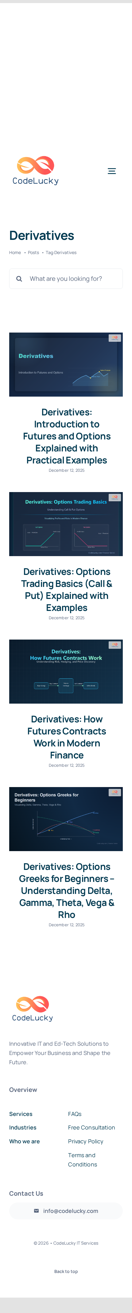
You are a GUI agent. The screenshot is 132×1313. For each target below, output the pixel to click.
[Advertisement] (66, 69)
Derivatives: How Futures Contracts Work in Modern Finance (66, 737)
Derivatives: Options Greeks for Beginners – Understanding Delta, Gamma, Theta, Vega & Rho (67, 890)
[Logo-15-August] (35, 147)
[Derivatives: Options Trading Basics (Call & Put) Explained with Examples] (66, 524)
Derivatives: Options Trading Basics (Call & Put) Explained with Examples (66, 589)
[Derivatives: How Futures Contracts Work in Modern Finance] (66, 672)
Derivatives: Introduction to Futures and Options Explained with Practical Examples (67, 436)
